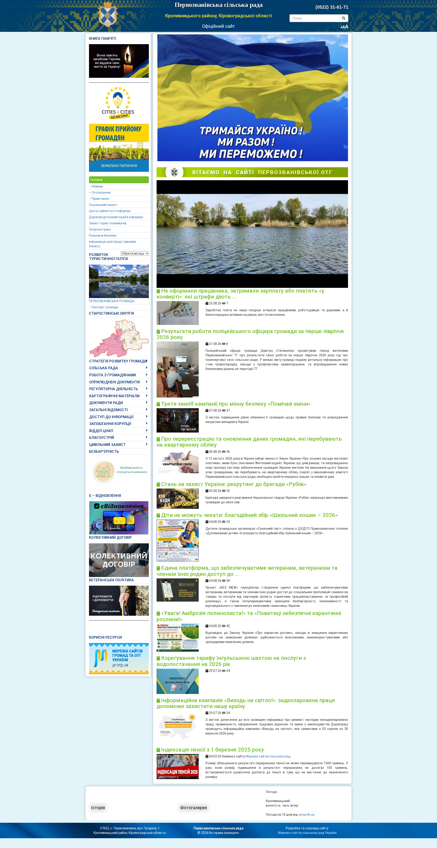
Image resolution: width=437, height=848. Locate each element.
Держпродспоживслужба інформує (116, 217)
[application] (252, 234)
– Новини (96, 186)
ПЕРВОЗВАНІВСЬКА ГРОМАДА (112, 301)
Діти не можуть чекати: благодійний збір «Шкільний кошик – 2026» (249, 515)
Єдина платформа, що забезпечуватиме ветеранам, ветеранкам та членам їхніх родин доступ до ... (247, 571)
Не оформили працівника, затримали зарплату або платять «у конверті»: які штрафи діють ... (240, 294)
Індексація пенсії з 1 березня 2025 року (212, 750)
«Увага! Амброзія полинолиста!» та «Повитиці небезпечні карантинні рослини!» (249, 616)
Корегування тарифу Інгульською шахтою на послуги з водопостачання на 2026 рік (231, 661)
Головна (96, 180)
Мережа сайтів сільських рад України (307, 833)
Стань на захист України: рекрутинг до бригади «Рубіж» (234, 484)
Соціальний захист (103, 205)
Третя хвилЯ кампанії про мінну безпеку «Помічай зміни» (236, 404)
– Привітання (99, 198)
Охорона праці (100, 229)
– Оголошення (100, 192)
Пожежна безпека (102, 235)
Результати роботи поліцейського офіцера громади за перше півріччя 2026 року (250, 334)
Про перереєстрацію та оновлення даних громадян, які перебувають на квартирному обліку (249, 442)
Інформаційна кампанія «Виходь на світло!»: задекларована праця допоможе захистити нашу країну (246, 703)
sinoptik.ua (306, 814)
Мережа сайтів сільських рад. (268, 756)
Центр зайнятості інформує (110, 211)
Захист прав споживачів (107, 223)
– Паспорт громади (103, 307)
